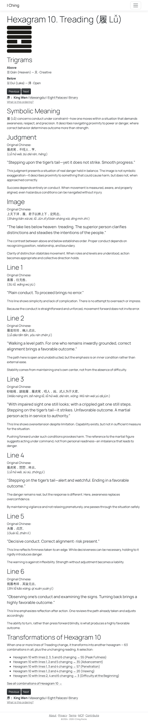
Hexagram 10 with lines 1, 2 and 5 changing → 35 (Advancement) (58, 662)
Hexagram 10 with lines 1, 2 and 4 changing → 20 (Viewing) (54, 671)
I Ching (13, 5)
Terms (72, 715)
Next (26, 91)
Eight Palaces (57, 97)
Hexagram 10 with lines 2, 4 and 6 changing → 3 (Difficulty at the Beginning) (66, 676)
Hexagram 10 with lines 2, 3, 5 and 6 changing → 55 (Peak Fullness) (60, 657)
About (52, 715)
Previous (14, 91)
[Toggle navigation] (135, 5)
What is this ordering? (20, 102)
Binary (73, 97)
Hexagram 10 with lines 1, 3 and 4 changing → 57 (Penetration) (56, 666)
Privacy (62, 715)
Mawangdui (37, 97)
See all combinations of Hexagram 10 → (34, 683)
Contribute (92, 715)
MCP (81, 715)
